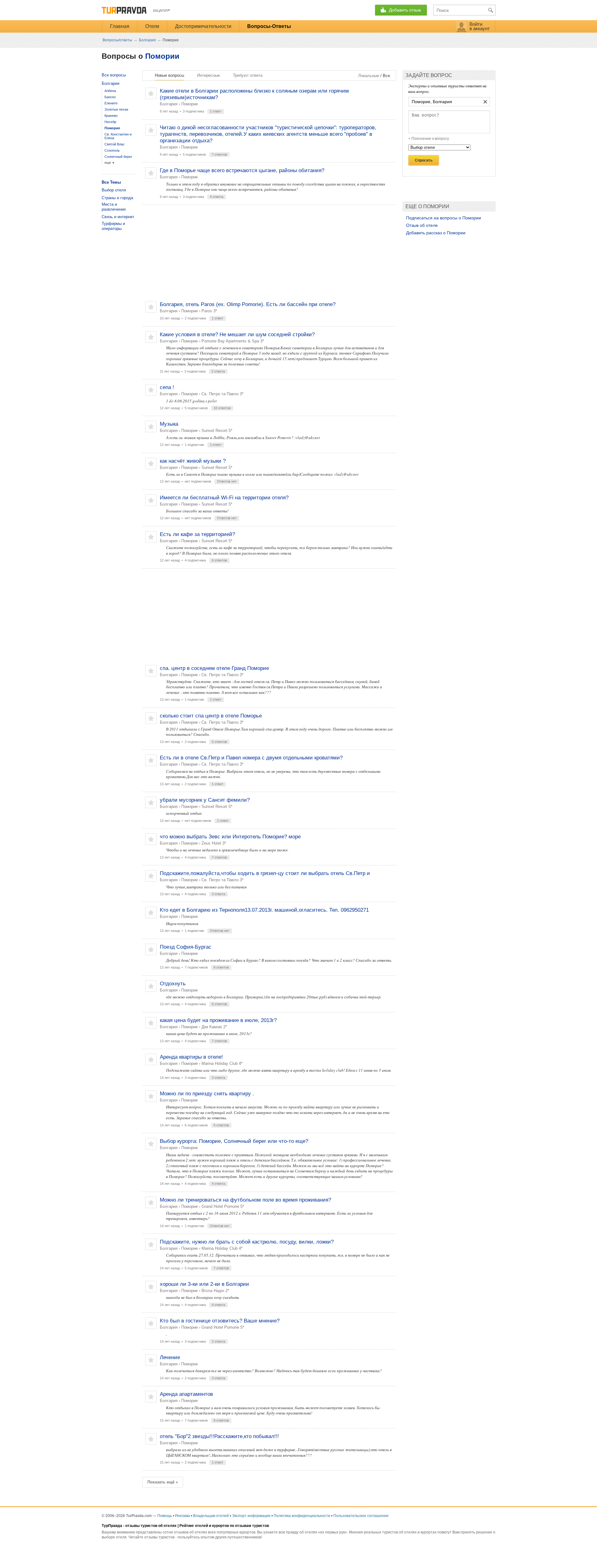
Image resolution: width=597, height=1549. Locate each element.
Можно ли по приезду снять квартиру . (207, 1094)
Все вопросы (114, 75)
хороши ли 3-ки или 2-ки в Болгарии (204, 1284)
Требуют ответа (247, 75)
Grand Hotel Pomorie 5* (222, 1206)
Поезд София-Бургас (185, 947)
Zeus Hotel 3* (213, 843)
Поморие (189, 104)
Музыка (169, 424)
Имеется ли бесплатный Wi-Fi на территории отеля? (224, 498)
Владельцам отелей (211, 1516)
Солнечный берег (118, 156)
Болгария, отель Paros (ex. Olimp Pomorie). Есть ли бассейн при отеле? (248, 304)
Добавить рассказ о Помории (435, 233)
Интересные (208, 75)
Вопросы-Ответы (269, 26)
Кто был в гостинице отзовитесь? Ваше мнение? (220, 1321)
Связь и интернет (118, 216)
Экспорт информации (251, 1516)
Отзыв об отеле (422, 225)
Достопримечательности (203, 26)
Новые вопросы (169, 75)
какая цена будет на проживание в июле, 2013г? (218, 1020)
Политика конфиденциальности (302, 1516)
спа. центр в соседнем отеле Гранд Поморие (214, 668)
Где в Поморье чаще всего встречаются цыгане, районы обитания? (242, 170)
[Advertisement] (269, 252)
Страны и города (117, 197)
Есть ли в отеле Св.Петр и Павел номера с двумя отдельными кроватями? (251, 758)
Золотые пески (116, 109)
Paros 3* (209, 311)
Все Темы (111, 182)
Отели (152, 26)
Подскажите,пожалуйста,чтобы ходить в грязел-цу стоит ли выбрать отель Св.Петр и (265, 873)
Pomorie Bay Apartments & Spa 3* (232, 341)
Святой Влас (114, 144)
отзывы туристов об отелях (151, 1526)
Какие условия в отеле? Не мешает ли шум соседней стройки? (237, 334)
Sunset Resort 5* (216, 430)
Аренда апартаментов (186, 1394)
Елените (111, 103)
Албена (110, 91)
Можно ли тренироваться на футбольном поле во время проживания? (245, 1200)
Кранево (111, 115)
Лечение (170, 1357)
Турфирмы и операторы (113, 226)
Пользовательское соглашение (361, 1516)
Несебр (110, 122)
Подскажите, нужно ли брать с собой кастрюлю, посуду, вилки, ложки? (247, 1242)
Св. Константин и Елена (118, 136)
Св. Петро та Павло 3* (222, 394)
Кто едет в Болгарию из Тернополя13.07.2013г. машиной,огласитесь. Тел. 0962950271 (264, 910)
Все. (387, 75)
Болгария (169, 104)
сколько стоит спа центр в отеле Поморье (211, 716)
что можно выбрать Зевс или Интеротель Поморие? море (230, 837)
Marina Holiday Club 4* (222, 1063)
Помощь (164, 1516)
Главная (119, 26)
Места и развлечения (114, 207)
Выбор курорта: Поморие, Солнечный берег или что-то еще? (234, 1141)
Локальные (368, 75)
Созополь (112, 150)
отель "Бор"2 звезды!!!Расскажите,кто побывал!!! (219, 1436)
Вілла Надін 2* (215, 1290)
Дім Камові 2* (214, 1026)
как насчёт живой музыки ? (193, 461)
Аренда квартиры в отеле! (191, 1057)
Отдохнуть (173, 984)
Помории (162, 56)
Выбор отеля (114, 190)
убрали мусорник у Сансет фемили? (205, 800)
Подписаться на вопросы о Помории (443, 217)
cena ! (167, 387)
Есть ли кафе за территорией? (197, 534)
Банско (110, 97)
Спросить (424, 160)
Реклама (182, 1516)
